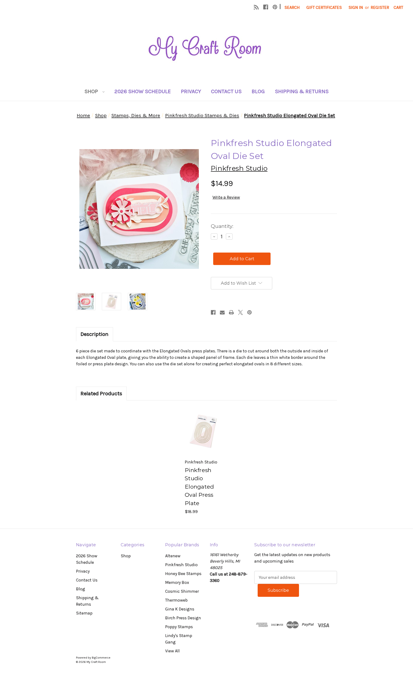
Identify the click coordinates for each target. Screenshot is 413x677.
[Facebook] (265, 7)
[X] (240, 312)
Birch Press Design (183, 618)
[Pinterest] (274, 7)
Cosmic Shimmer (182, 591)
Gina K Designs (179, 609)
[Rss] (256, 7)
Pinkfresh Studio (181, 564)
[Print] (231, 312)
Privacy (191, 91)
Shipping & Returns (302, 91)
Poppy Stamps (179, 626)
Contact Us (226, 91)
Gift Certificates (324, 7)
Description (95, 334)
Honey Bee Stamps (183, 573)
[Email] (222, 312)
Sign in (355, 7)
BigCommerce (101, 657)
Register (380, 7)
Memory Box (177, 582)
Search (292, 7)
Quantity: (222, 226)
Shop (91, 91)
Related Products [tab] (101, 393)
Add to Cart (203, 439)
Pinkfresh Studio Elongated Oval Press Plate (199, 487)
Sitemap (84, 613)
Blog (258, 91)
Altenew (172, 556)
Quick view (203, 423)
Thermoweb (176, 600)
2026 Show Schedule (142, 91)
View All (172, 651)
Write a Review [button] (226, 197)
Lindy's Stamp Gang (178, 639)
